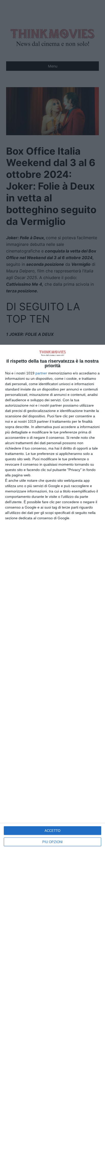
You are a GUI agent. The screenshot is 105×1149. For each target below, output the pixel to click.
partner (41, 373)
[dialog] (52, 747)
